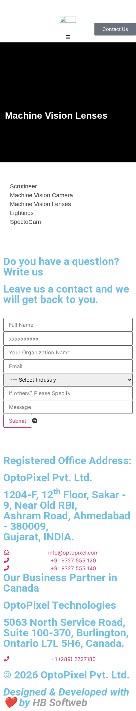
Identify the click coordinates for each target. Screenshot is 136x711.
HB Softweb (60, 702)
